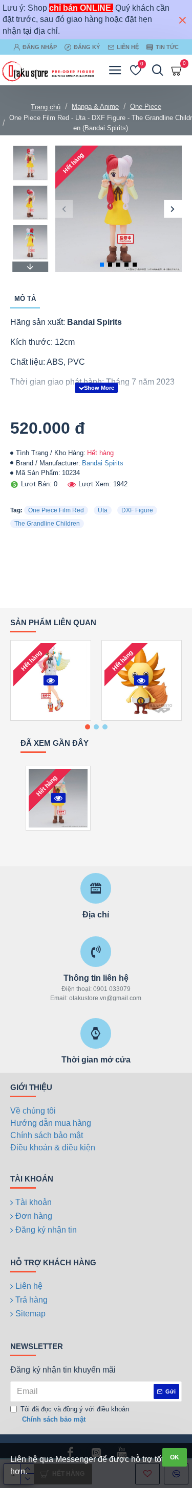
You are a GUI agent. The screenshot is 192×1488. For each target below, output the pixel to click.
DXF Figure (137, 510)
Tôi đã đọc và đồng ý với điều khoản (74, 1414)
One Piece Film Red (56, 510)
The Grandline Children (47, 523)
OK (174, 1457)
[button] (64, 209)
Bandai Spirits (102, 463)
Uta (103, 510)
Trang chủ (45, 107)
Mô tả (25, 298)
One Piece (145, 106)
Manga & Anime (95, 106)
